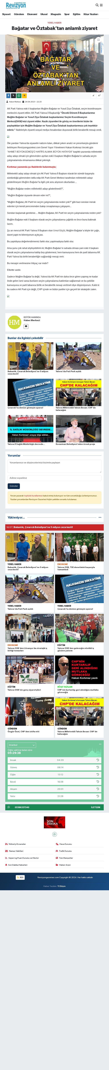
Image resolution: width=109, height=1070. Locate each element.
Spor (67, 14)
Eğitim (76, 14)
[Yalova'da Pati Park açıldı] (78, 356)
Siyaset (6, 14)
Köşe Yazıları (91, 14)
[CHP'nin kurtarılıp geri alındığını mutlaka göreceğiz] (79, 670)
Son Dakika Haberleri (17, 865)
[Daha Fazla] (24, 95)
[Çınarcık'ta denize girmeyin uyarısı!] (30, 392)
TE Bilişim (61, 886)
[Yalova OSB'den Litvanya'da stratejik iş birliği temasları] (29, 628)
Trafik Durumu (65, 851)
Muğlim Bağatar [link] (30, 182)
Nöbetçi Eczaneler (17, 844)
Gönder (14, 486)
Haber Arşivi (65, 865)
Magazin (56, 14)
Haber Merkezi (15, 102)
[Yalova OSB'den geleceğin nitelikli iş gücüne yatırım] (79, 628)
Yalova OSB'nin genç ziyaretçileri (24, 690)
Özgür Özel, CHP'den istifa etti (23, 732)
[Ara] (97, 5)
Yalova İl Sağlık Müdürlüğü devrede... (26, 444)
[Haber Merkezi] (14, 322)
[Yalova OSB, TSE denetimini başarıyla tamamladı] (79, 547)
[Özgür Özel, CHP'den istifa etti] (29, 711)
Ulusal (43, 14)
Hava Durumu (66, 844)
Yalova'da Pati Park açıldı (68, 371)
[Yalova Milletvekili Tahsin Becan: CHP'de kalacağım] (78, 392)
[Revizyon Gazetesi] (16, 5)
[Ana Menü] (101, 5)
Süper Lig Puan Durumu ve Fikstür (24, 858)
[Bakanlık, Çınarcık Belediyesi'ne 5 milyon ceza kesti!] (30, 356)
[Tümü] (100, 517)
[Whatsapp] (54, 834)
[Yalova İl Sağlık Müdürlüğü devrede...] (30, 428)
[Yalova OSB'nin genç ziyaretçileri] (29, 670)
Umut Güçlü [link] (59, 230)
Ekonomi (32, 14)
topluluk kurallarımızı (33, 496)
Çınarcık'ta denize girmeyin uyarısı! (25, 408)
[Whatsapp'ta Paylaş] (18, 95)
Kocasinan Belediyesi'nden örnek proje (75, 444)
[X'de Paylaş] (13, 95)
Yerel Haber (54, 23)
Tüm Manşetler (66, 858)
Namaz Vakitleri (16, 851)
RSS (21, 877)
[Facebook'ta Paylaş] (8, 95)
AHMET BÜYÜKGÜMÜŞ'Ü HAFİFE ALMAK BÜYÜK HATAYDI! (40, 152)
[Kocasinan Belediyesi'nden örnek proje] (78, 428)
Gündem (19, 14)
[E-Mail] (26, 326)
